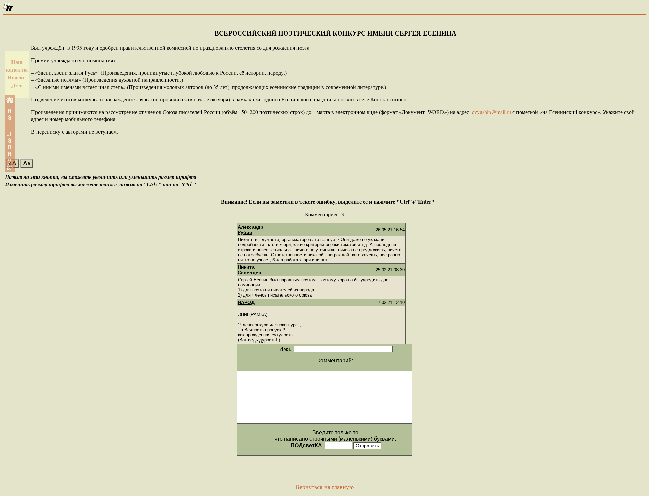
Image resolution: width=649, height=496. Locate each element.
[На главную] (8, 9)
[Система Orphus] (217, 201)
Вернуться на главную (324, 486)
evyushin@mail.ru (491, 111)
